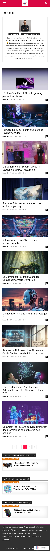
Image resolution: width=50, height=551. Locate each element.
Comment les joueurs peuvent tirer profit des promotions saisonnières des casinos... (24, 429)
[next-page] (35, 447)
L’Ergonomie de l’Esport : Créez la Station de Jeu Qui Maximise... (21, 168)
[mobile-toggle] (4, 3)
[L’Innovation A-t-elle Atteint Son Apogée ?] (25, 299)
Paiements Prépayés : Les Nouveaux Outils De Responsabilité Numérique (22, 352)
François (5, 99)
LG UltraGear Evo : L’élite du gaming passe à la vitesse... (22, 95)
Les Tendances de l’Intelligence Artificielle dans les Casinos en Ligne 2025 (23, 390)
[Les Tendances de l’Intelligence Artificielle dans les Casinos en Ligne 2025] (25, 373)
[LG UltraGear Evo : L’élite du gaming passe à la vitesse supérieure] (25, 79)
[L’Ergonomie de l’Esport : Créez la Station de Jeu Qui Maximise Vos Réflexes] (25, 152)
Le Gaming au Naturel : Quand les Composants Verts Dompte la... (21, 278)
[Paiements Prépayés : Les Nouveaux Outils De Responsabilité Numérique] (25, 336)
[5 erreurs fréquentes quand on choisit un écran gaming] (25, 189)
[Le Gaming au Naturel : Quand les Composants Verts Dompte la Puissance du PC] (25, 262)
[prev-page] (14, 447)
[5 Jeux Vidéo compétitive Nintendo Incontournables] (25, 226)
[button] (46, 3)
